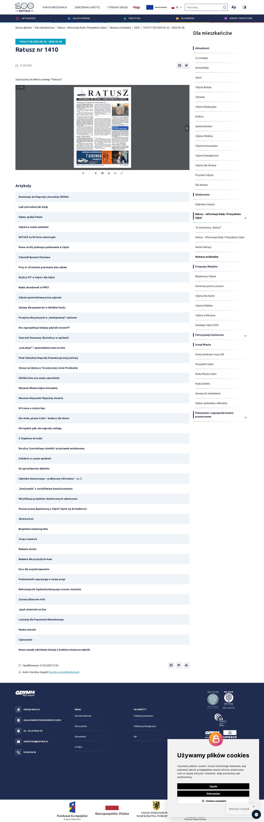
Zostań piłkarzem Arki (32, 599)
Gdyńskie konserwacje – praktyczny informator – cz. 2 (50, 478)
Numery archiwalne (120, 27)
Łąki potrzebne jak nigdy (33, 207)
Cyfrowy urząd (118, 7)
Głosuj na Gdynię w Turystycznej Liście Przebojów (48, 368)
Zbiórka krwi (26, 519)
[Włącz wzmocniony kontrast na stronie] (245, 7)
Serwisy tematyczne (240, 18)
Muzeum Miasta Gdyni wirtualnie (38, 388)
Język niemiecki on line (32, 609)
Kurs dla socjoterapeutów (34, 569)
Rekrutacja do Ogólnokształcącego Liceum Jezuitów (50, 589)
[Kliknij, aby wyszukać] (224, 7)
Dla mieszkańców (44, 27)
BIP (135, 736)
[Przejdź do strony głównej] (24, 7)
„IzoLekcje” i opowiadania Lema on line (42, 347)
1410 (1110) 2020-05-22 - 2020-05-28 (163, 27)
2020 (137, 27)
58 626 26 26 (29, 752)
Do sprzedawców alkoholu (34, 468)
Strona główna (23, 27)
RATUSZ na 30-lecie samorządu (37, 237)
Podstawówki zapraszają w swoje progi (42, 579)
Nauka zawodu (27, 629)
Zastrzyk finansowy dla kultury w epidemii (44, 337)
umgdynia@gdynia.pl (35, 741)
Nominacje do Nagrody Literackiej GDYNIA (44, 196)
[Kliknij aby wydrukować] (186, 665)
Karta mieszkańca (55, 7)
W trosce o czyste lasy (32, 408)
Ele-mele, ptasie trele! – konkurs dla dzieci (44, 418)
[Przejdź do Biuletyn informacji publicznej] (136, 7)
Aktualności (28, 18)
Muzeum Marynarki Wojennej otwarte (41, 398)
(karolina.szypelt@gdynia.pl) (63, 672)
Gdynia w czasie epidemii (34, 227)
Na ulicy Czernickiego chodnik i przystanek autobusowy (52, 448)
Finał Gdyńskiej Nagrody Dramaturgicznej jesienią (48, 357)
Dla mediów (187, 18)
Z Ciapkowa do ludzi (30, 438)
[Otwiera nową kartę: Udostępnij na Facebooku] (180, 65)
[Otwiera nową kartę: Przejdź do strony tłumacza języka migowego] (234, 7)
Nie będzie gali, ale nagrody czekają (40, 428)
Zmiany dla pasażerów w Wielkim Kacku (42, 307)
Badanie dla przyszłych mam (35, 559)
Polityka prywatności (143, 716)
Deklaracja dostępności (145, 726)
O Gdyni (78, 747)
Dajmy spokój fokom (30, 217)
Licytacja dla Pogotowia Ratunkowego (41, 619)
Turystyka (134, 18)
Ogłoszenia (25, 639)
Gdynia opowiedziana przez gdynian (40, 297)
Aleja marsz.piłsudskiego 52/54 (42, 720)
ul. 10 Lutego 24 (32, 731)
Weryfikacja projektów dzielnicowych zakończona (48, 498)
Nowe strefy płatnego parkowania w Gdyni (44, 247)
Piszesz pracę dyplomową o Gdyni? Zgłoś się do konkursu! (53, 508)
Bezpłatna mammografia (33, 529)
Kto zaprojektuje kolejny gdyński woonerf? (44, 327)
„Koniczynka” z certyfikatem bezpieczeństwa (45, 488)
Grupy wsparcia (28, 539)
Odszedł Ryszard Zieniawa (34, 257)
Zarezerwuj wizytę (87, 7)
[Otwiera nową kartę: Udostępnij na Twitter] (186, 65)
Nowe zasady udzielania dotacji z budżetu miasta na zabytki (54, 649)
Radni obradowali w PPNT (34, 287)
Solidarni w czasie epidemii (35, 458)
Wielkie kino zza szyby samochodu (39, 378)
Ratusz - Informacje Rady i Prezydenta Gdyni (82, 27)
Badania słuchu (27, 549)
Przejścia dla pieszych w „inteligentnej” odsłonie (48, 317)
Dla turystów (81, 726)
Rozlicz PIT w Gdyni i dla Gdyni (37, 277)
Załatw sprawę (81, 18)
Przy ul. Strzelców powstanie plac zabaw (43, 267)
